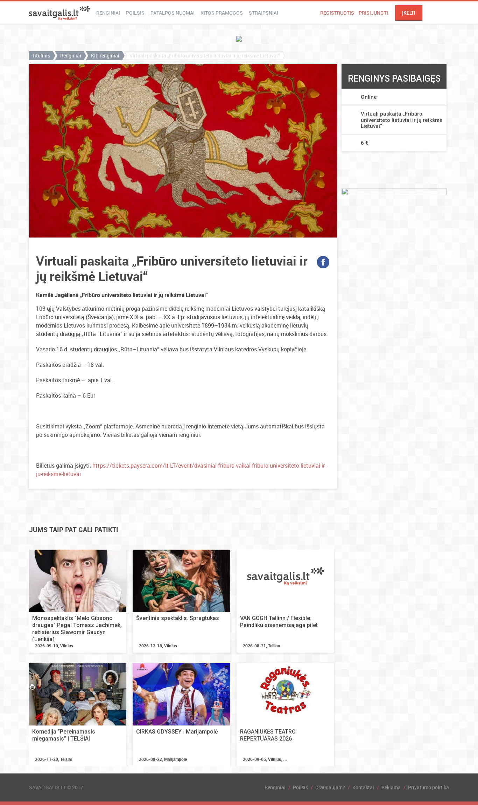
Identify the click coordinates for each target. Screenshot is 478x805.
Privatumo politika (428, 787)
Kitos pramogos (222, 12)
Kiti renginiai (105, 55)
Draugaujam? (330, 787)
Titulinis (41, 55)
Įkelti (408, 13)
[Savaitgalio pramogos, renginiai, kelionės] (59, 13)
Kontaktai (363, 787)
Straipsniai (263, 12)
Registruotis (337, 12)
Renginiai (108, 12)
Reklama (391, 787)
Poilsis (135, 12)
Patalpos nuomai (172, 12)
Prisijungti (373, 12)
